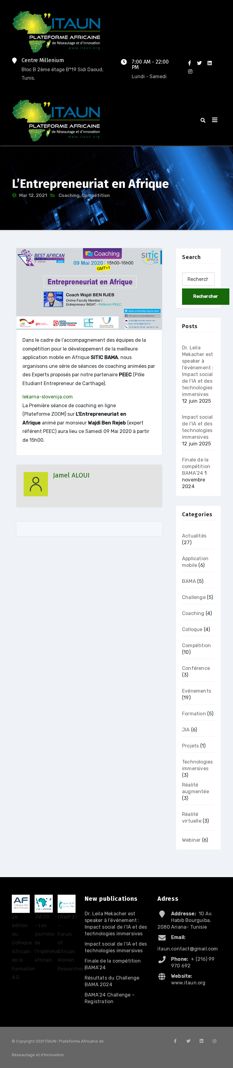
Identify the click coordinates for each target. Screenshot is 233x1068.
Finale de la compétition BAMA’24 (196, 466)
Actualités (194, 536)
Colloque (192, 629)
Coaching (69, 195)
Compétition (96, 195)
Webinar (191, 840)
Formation (194, 714)
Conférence (196, 668)
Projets (190, 746)
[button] (203, 120)
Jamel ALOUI (71, 475)
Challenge (194, 597)
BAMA (189, 581)
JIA (186, 730)
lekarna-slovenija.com (47, 397)
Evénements (196, 691)
